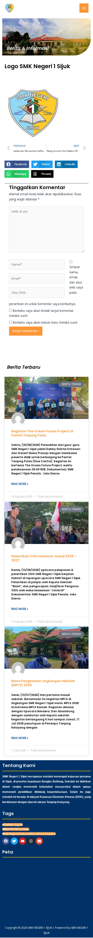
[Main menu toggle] (84, 8)
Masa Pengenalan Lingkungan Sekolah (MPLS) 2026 (43, 683)
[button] (17, 164)
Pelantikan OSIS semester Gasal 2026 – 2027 (44, 558)
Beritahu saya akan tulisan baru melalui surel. (45, 322)
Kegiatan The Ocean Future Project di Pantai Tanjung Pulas (42, 433)
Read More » (19, 484)
